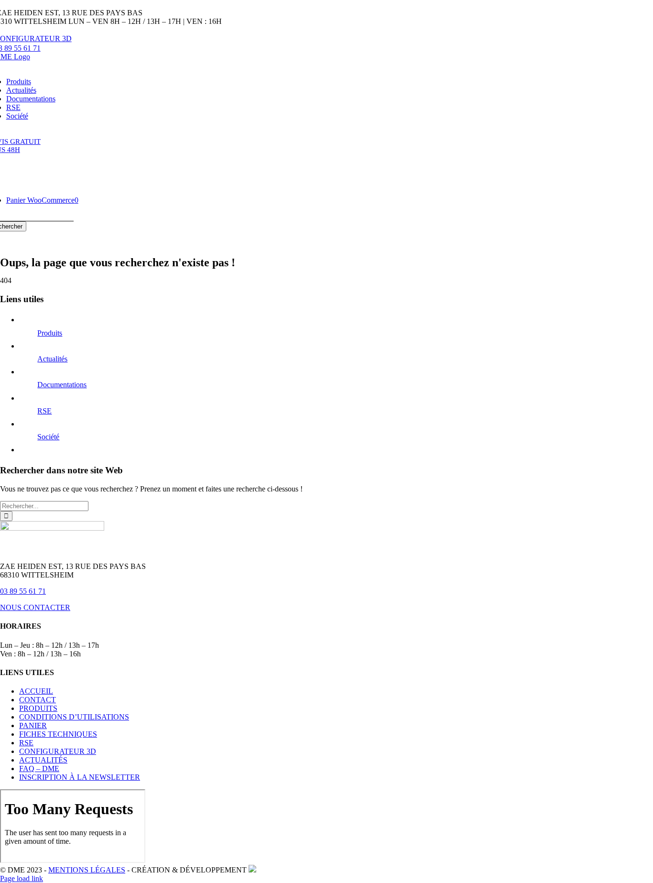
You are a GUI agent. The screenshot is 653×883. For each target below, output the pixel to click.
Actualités (52, 359)
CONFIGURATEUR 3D (57, 751)
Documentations (62, 385)
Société (48, 437)
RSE (44, 411)
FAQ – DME (39, 768)
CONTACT (37, 700)
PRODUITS (38, 708)
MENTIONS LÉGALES (86, 870)
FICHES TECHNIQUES (58, 734)
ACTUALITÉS (43, 760)
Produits (49, 333)
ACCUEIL (36, 691)
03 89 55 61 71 (23, 591)
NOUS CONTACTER (35, 607)
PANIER (33, 725)
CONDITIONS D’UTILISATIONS (74, 717)
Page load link (21, 878)
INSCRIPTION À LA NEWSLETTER (79, 777)
